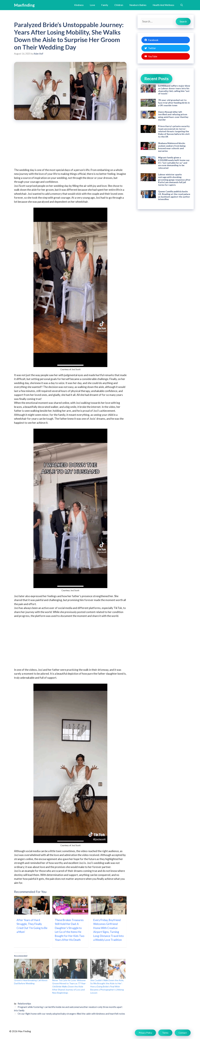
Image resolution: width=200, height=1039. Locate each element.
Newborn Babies (137, 5)
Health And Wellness (163, 5)
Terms (165, 1032)
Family (104, 5)
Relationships (24, 1003)
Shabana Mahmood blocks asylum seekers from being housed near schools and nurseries (171, 147)
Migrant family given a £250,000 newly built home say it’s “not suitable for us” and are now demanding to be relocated (173, 162)
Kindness (79, 5)
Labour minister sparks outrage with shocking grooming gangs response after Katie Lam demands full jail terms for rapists (174, 179)
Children (118, 5)
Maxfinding (24, 5)
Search (183, 21)
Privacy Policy (145, 1032)
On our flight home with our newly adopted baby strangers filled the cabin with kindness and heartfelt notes (71, 1013)
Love (92, 5)
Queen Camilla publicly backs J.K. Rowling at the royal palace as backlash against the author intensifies (174, 195)
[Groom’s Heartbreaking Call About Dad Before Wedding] (31, 969)
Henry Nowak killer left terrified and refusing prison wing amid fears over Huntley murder (173, 116)
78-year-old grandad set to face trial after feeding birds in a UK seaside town (174, 103)
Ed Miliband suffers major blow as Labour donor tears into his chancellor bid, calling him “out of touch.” (174, 89)
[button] (181, 5)
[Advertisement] (70, 146)
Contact (183, 1032)
